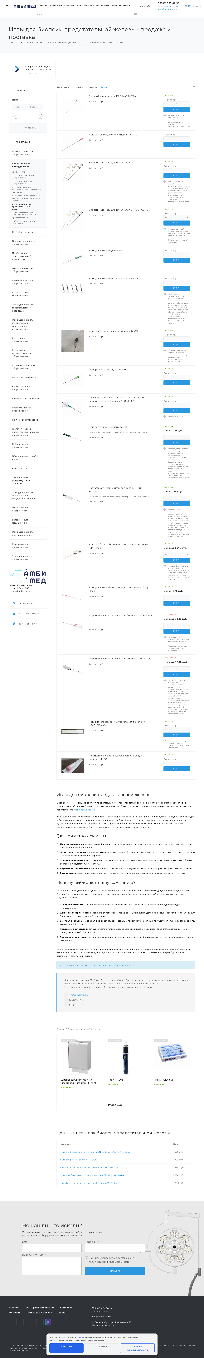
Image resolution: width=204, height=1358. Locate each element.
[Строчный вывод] (190, 87)
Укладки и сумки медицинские (21, 521)
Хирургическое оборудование (20, 339)
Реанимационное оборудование (22, 409)
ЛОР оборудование (23, 232)
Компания (66, 1308)
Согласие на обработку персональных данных (173, 1345)
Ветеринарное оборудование (20, 545)
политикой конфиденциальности (109, 1262)
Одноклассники (33, 1322)
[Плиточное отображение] (185, 87)
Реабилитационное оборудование (23, 282)
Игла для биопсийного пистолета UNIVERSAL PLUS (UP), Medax (95, 1152)
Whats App (41, 1322)
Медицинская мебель (24, 377)
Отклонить (102, 1346)
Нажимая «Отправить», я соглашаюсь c (111, 1260)
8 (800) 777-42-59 (168, 3)
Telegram (19, 1322)
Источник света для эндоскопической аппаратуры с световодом (27, 189)
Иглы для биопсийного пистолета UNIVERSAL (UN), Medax (92, 1175)
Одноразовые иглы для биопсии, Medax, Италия (37, 68)
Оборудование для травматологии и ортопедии (23, 307)
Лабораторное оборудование (20, 445)
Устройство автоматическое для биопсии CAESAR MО (89, 1183)
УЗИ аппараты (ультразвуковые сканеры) (21, 480)
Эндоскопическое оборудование (22, 557)
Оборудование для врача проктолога (23, 533)
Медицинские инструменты (20, 509)
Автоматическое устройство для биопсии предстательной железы (26, 198)
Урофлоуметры (19, 172)
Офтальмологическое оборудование (24, 242)
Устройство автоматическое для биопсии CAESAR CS (89, 1167)
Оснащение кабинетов (40, 1308)
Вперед (191, 1076)
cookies (80, 1337)
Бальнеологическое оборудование (23, 388)
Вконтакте (12, 1322)
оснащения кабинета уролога (115, 965)
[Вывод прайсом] (194, 87)
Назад (59, 1076)
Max (48, 1322)
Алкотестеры (19, 468)
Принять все (66, 1346)
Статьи (62, 1313)
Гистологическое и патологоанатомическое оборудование (25, 432)
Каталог (14, 1308)
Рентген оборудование (25, 419)
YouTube (26, 1322)
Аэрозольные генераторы (26, 398)
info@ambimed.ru (167, 9)
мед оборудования (84, 809)
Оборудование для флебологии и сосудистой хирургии (24, 495)
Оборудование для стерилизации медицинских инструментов (23, 324)
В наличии (105, 87)
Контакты (15, 1313)
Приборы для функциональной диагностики (21, 256)
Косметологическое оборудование (23, 367)
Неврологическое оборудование (22, 270)
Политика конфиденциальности (137, 1348)
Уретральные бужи (21, 218)
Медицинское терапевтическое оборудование (22, 353)
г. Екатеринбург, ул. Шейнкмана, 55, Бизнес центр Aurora (112, 1323)
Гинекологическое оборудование (22, 153)
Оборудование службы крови (25, 458)
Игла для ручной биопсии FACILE (78, 1159)
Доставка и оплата (39, 1313)
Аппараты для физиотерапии (20, 294)
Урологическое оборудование (21, 165)
